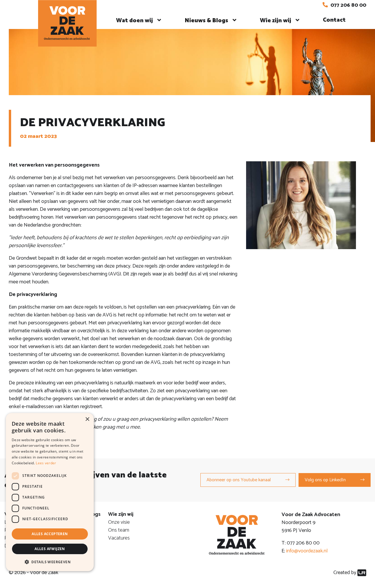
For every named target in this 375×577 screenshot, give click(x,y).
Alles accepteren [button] (50, 533)
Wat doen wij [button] (134, 20)
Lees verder (46, 462)
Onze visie (119, 522)
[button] (50, 561)
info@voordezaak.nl (307, 551)
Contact (334, 20)
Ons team (118, 530)
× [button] (87, 419)
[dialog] (50, 492)
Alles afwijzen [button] (50, 548)
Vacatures (119, 538)
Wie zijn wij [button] (275, 20)
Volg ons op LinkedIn (325, 480)
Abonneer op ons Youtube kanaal (239, 480)
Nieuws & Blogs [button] (206, 20)
